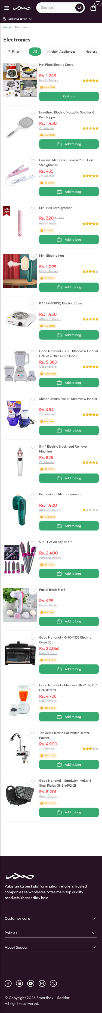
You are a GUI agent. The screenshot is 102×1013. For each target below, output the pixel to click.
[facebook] (10, 983)
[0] (93, 7)
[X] (55, 983)
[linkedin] (21, 983)
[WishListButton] (33, 65)
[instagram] (44, 983)
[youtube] (32, 983)
